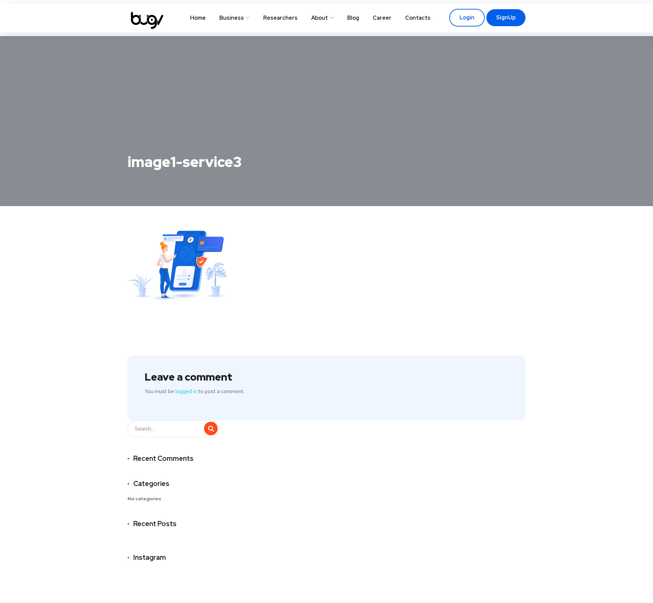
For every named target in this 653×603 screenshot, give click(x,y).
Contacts (418, 17)
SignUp (506, 17)
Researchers (280, 17)
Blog (353, 17)
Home (198, 17)
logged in (186, 391)
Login (466, 17)
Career (382, 17)
